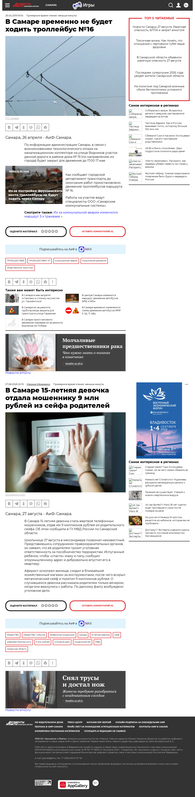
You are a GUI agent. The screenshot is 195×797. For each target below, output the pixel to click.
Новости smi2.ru (18, 373)
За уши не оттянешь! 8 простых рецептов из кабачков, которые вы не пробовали (167, 520)
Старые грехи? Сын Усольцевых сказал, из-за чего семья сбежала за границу (166, 470)
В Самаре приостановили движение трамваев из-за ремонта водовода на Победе (42, 322)
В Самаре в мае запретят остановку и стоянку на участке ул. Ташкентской (40, 298)
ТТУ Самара (12, 118)
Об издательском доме (49, 722)
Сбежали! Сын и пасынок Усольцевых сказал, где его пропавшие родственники (167, 138)
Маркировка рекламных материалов (57, 731)
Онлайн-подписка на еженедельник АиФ (140, 722)
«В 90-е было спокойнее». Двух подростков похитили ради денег (165, 150)
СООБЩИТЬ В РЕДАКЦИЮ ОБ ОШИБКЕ (105, 731)
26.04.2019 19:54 (14, 15)
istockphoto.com (15, 494)
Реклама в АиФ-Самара (49, 727)
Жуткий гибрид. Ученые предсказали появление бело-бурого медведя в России (167, 176)
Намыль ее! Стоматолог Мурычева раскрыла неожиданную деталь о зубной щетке (165, 482)
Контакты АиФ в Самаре (153, 727)
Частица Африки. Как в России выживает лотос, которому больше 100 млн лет (166, 126)
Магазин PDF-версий (99, 722)
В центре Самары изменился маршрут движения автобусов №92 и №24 (100, 298)
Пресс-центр (75, 722)
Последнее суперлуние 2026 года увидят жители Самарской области (159, 74)
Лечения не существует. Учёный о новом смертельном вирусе (165, 494)
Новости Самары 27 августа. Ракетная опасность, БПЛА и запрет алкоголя (159, 28)
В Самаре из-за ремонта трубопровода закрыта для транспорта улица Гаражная (39, 310)
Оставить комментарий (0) (97, 231)
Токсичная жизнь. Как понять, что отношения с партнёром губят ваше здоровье (159, 44)
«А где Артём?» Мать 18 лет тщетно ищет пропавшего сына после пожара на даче (165, 507)
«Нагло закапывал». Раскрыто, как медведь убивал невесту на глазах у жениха (166, 163)
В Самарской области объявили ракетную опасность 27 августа (159, 59)
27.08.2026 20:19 (14, 384)
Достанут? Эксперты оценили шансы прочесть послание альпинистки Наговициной (167, 532)
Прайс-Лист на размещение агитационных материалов (101, 727)
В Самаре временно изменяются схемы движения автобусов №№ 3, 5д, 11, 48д (101, 310)
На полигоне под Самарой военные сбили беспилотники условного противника (159, 90)
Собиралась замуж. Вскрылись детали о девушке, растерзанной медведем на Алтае (164, 113)
